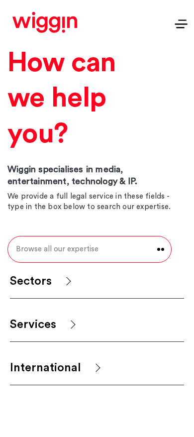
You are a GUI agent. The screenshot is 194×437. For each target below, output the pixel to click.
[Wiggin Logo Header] (44, 22)
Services (33, 324)
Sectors (31, 281)
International (45, 368)
